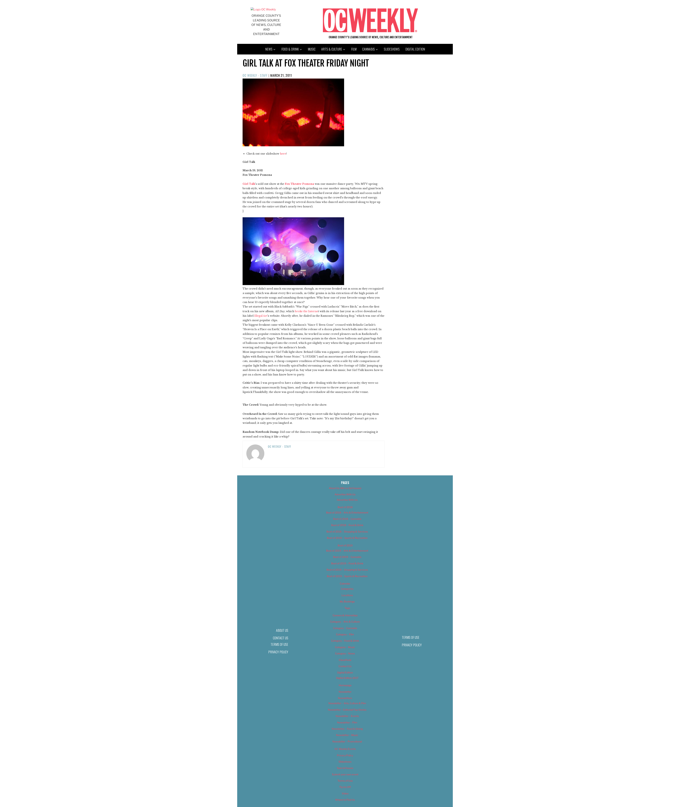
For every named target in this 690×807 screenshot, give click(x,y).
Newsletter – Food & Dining (347, 728)
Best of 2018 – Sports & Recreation (347, 537)
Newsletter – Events (347, 715)
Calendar (345, 583)
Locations (347, 595)
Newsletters (345, 698)
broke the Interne (306, 311)
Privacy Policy (278, 652)
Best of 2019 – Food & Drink (347, 563)
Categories (347, 588)
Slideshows (392, 49)
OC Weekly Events (345, 748)
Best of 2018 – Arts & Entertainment (347, 512)
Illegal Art (260, 315)
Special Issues (345, 767)
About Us (282, 630)
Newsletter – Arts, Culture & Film (347, 703)
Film (353, 49)
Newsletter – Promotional (347, 741)
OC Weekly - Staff (255, 75)
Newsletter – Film (347, 722)
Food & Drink (290, 49)
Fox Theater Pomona (299, 183)
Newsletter (345, 691)
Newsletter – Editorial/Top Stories (347, 709)
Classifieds (345, 659)
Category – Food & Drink (345, 640)
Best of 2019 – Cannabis (347, 556)
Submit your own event (345, 774)
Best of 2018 (345, 507)
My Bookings (347, 601)
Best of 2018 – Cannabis (347, 518)
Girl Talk (249, 183)
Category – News (345, 653)
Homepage (345, 685)
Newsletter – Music (347, 735)
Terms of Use (279, 644)
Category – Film (345, 634)
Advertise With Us (345, 494)
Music (312, 49)
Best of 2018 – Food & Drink (347, 525)
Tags (347, 607)
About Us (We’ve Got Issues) (345, 488)
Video (345, 793)
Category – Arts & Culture (345, 621)
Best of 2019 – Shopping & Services (347, 569)
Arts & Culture (331, 49)
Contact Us (280, 638)
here (283, 153)
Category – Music (345, 647)
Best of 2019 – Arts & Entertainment (347, 550)
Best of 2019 (345, 545)
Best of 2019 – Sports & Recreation (347, 576)
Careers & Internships (345, 615)
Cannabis (368, 49)
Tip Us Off (345, 786)
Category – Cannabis (345, 628)
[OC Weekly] (263, 9)
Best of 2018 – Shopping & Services (347, 531)
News (268, 49)
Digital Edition (415, 49)
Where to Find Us (345, 799)
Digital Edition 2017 (347, 677)
